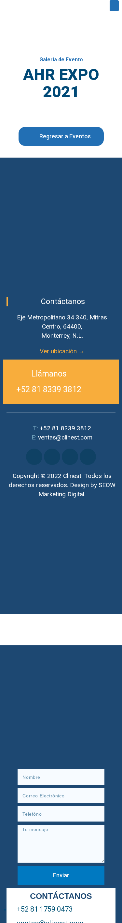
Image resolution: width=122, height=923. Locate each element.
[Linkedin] (70, 457)
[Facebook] (34, 457)
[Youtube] (88, 457)
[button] (114, 5)
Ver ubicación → (62, 351)
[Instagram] (52, 457)
